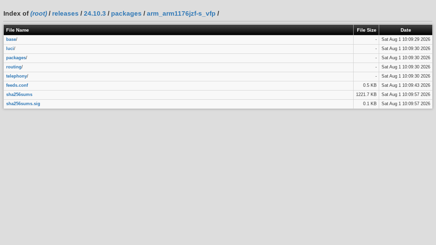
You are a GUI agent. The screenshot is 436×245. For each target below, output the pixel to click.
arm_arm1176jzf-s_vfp (181, 13)
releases (65, 13)
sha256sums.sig (23, 103)
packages (126, 13)
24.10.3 (95, 13)
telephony (16, 76)
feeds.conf (17, 85)
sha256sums (19, 94)
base (11, 39)
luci (10, 48)
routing (13, 66)
